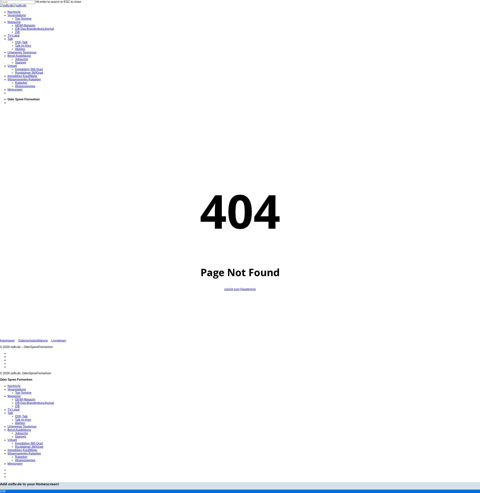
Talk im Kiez (23, 419)
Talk (10, 413)
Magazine (14, 396)
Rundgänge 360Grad (29, 446)
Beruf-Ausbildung (19, 429)
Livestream (58, 340)
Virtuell (12, 440)
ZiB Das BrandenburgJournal (34, 402)
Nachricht (14, 386)
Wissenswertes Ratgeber (24, 453)
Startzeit (20, 436)
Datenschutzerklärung (33, 340)
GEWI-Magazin (25, 399)
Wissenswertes (25, 460)
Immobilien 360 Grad (29, 443)
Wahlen (20, 423)
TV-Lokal (14, 409)
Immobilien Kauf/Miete (22, 450)
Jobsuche (21, 433)
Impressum (7, 340)
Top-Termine (23, 392)
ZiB (17, 406)
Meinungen (15, 463)
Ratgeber (21, 456)
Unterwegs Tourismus (22, 426)
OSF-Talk (21, 416)
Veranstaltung (17, 389)
